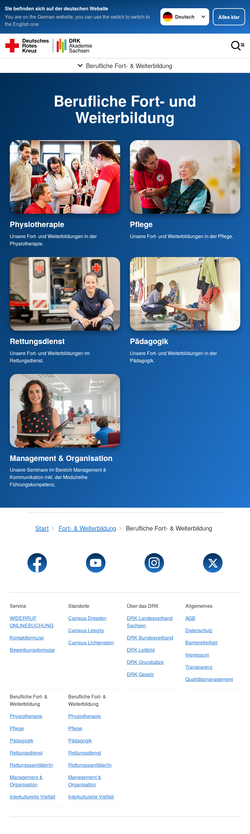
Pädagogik (149, 340)
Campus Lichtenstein (91, 642)
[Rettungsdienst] (65, 294)
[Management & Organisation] (65, 411)
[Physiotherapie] (65, 177)
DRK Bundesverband (150, 637)
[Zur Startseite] (49, 45)
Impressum (197, 654)
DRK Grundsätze (145, 661)
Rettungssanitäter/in (31, 764)
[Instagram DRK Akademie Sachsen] (154, 563)
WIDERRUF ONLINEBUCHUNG (31, 622)
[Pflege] (185, 177)
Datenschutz (198, 630)
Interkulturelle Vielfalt (32, 796)
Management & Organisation (61, 457)
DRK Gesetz (140, 674)
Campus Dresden (87, 618)
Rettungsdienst (37, 340)
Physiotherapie (37, 224)
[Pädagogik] (185, 294)
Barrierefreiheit (201, 642)
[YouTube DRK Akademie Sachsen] (95, 563)
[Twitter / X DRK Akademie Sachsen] (213, 563)
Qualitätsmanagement (209, 679)
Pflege (141, 224)
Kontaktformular (27, 637)
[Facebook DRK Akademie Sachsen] (37, 563)
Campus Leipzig (86, 630)
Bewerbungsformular (32, 649)
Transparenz (198, 666)
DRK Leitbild (141, 649)
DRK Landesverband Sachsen (150, 622)
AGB (190, 618)
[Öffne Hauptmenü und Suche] (237, 45)
